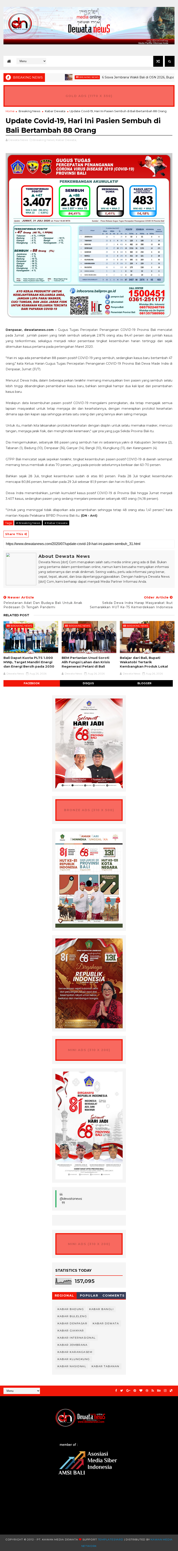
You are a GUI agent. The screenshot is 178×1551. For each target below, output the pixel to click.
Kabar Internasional (77, 1337)
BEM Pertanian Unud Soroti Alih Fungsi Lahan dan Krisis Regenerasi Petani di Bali (86, 662)
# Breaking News (28, 523)
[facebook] (116, 1391)
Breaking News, (44, 140)
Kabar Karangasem (75, 1352)
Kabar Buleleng (72, 1316)
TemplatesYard (110, 1539)
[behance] (159, 1391)
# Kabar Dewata (56, 523)
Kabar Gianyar (71, 1330)
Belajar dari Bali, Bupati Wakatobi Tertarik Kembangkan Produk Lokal (144, 662)
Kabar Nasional (72, 1366)
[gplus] (128, 1391)
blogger (144, 683)
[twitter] (121, 1391)
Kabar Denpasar (72, 1323)
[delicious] (171, 1391)
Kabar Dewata (55, 111)
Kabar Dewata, (66, 140)
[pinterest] (134, 1391)
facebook (32, 683)
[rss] (152, 1391)
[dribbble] (147, 1391)
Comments (113, 1295)
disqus (88, 683)
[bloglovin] (140, 1391)
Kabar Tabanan (105, 1366)
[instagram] (165, 1391)
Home (10, 111)
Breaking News (65, 77)
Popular (89, 1295)
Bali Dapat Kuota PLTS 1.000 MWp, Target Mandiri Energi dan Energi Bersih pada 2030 (28, 662)
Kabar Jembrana (72, 1344)
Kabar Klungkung (74, 1359)
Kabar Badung (71, 1309)
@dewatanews (71, 1199)
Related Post (16, 615)
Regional (64, 1295)
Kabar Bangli (101, 1309)
